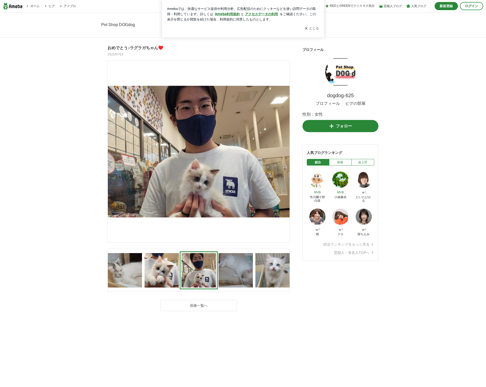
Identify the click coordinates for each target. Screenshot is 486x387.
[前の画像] (113, 151)
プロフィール (328, 103)
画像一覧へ (199, 305)
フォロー (344, 126)
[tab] (318, 162)
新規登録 (446, 6)
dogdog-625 (340, 95)
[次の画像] (284, 151)
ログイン (471, 6)
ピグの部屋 (355, 103)
